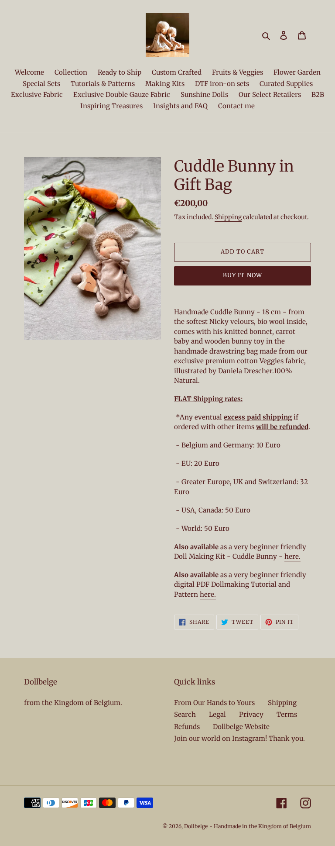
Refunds (187, 726)
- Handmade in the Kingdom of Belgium (260, 826)
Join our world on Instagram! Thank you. (239, 738)
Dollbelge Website (241, 726)
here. (292, 556)
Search (185, 714)
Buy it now (242, 275)
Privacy (251, 714)
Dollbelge (196, 826)
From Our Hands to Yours (214, 702)
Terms (287, 714)
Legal (217, 714)
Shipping (228, 217)
